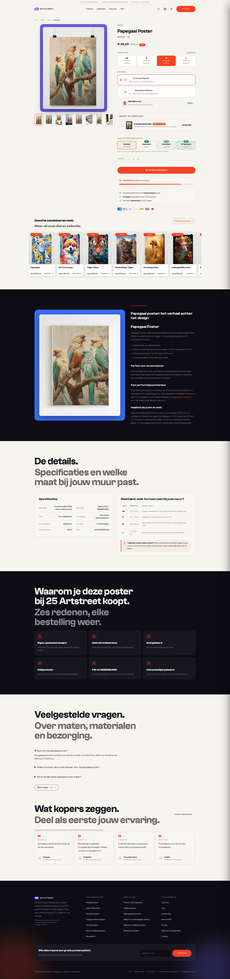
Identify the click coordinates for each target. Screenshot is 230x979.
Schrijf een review (183, 814)
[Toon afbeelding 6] (89, 119)
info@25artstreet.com (41, 925)
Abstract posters (92, 914)
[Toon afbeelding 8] (109, 119)
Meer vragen (44, 787)
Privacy (164, 925)
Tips (122, 9)
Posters (89, 9)
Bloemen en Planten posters (135, 925)
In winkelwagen (156, 170)
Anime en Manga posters (96, 931)
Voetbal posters (92, 903)
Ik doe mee (182, 953)
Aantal (120, 159)
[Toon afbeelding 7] (99, 119)
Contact (164, 936)
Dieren (49, 20)
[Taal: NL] (165, 9)
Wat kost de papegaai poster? (52, 750)
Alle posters (90, 936)
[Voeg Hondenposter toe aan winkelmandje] (153, 274)
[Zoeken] (158, 9)
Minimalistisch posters (132, 914)
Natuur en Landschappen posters (137, 920)
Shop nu (186, 9)
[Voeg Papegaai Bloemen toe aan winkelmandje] (182, 274)
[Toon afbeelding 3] (59, 119)
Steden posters (130, 908)
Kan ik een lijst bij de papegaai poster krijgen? (59, 776)
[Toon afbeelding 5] (79, 119)
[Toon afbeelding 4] (69, 119)
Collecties (101, 9)
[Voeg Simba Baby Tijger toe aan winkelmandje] (125, 274)
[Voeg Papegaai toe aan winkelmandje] (40, 274)
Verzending (166, 914)
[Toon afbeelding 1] (38, 119)
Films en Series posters (133, 903)
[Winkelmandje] (171, 9)
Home (36, 20)
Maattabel (191, 53)
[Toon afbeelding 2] (49, 119)
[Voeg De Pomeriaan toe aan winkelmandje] (69, 274)
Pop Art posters (92, 925)
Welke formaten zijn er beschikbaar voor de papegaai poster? (68, 767)
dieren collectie (184, 397)
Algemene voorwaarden (171, 931)
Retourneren (166, 920)
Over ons (113, 9)
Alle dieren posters (183, 221)
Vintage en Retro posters (96, 920)
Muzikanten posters (131, 931)
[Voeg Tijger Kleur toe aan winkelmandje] (97, 274)
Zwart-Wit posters (93, 908)
